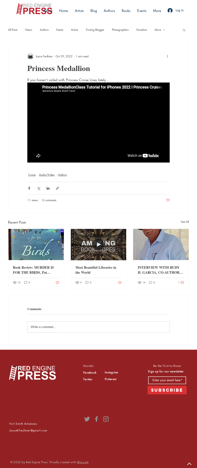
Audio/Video (47, 175)
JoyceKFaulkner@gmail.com (28, 430)
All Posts (13, 30)
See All (185, 222)
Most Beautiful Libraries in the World (95, 270)
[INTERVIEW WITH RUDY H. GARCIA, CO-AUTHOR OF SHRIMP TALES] (161, 244)
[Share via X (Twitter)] (38, 188)
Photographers (120, 30)
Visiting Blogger (95, 30)
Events (59, 30)
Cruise (32, 175)
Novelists (141, 30)
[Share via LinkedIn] (48, 188)
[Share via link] (57, 188)
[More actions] (167, 56)
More (158, 30)
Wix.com (82, 462)
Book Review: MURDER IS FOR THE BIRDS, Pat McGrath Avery (33, 270)
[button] (79, 10)
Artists (74, 30)
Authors (44, 30)
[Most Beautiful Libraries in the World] (98, 244)
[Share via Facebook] (29, 188)
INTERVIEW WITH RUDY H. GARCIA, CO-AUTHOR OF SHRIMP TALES (158, 270)
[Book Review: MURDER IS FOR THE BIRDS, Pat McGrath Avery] (36, 244)
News (28, 30)
